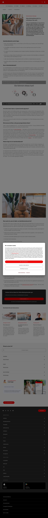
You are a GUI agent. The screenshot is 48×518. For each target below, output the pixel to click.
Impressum (28, 272)
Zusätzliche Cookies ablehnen (24, 265)
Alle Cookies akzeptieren (24, 261)
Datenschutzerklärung (15, 253)
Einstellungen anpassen (24, 268)
